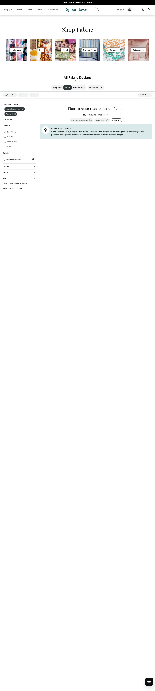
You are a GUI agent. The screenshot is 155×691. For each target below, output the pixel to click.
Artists (19, 153)
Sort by (19, 125)
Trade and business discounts (77, 2)
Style (19, 172)
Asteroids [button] (102, 120)
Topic (19, 178)
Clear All (8, 119)
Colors (24, 94)
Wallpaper (8, 10)
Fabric (39, 10)
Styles (35, 94)
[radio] (5, 132)
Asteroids (11, 114)
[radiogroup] (19, 139)
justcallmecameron (15, 109)
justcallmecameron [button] (81, 120)
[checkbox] (35, 184)
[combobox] (120, 9)
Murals (19, 10)
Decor (29, 10)
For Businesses (52, 10)
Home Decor (79, 87)
